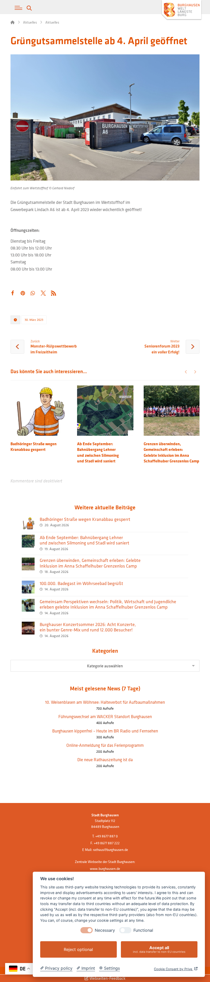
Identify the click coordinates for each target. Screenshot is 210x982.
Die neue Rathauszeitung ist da (105, 759)
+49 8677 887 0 (106, 836)
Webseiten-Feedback (107, 978)
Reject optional (78, 949)
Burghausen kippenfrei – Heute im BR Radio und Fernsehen (105, 730)
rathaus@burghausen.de (110, 849)
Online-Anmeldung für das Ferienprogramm (105, 745)
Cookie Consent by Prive (173, 969)
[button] (18, 8)
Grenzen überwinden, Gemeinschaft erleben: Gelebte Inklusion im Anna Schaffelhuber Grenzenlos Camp (90, 563)
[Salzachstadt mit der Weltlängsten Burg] (182, 10)
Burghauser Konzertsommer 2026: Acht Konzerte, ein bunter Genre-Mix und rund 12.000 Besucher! (88, 627)
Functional (143, 930)
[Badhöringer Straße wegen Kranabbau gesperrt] (28, 523)
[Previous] (186, 372)
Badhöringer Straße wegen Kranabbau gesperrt (85, 519)
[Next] (195, 372)
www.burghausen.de (105, 868)
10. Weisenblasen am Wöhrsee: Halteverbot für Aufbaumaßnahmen (105, 702)
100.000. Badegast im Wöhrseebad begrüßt (81, 583)
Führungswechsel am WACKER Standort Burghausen (105, 716)
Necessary (105, 930)
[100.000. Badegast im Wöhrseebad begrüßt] (28, 587)
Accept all (159, 949)
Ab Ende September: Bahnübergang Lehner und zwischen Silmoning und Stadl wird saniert (84, 540)
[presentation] (86, 930)
